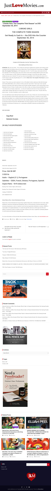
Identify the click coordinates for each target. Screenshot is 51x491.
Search (47, 274)
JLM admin (4, 320)
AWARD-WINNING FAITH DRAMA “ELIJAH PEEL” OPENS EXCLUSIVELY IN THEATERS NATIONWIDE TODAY (25, 264)
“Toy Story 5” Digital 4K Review (9, 251)
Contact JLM (5, 363)
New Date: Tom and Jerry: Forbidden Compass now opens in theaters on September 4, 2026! (12, 453)
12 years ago (6, 219)
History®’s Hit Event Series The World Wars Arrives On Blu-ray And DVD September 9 (13, 228)
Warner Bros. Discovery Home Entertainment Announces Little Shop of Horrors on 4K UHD (22, 261)
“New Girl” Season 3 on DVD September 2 (37, 226)
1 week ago (6, 435)
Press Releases (9, 21)
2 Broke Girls (29, 219)
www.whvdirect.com (44, 216)
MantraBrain (40, 489)
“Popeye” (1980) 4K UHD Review (9, 255)
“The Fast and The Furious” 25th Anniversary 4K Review (14, 248)
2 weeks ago (30, 435)
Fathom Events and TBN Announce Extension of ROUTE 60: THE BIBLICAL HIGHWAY (27, 320)
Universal (39, 448)
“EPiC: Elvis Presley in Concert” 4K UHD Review (12, 267)
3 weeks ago (6, 456)
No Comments (21, 219)
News (4, 21)
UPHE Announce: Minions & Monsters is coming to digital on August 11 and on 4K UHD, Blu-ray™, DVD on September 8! (38, 453)
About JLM (4, 361)
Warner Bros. (15, 21)
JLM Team (13, 219)
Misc (28, 427)
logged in (10, 239)
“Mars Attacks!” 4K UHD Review (9, 258)
